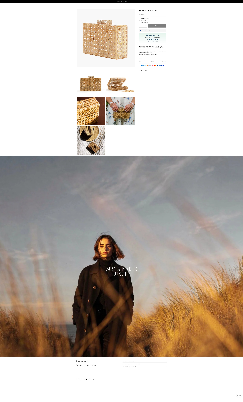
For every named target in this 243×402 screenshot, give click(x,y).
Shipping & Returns (143, 70)
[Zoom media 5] (120, 111)
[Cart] (166, 4)
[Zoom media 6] (91, 140)
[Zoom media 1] (106, 38)
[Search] (160, 4)
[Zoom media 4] (91, 111)
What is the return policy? (129, 361)
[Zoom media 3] (120, 81)
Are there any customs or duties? (131, 364)
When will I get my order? (129, 366)
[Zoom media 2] (91, 81)
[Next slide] (165, 400)
